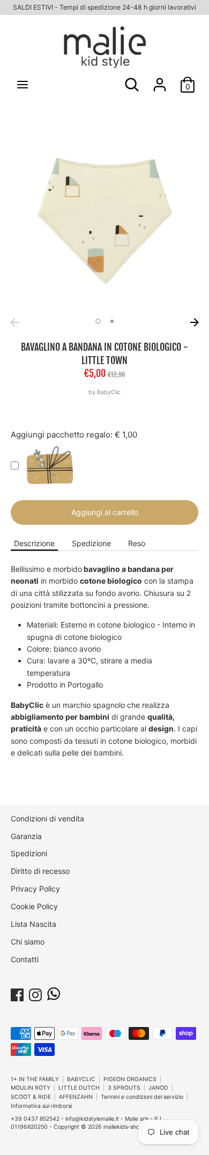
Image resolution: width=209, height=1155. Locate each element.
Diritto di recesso (40, 870)
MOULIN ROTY (30, 1087)
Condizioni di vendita (47, 818)
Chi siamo (27, 941)
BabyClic (109, 392)
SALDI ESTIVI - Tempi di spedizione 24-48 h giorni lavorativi (104, 7)
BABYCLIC (81, 1079)
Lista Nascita (33, 923)
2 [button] (112, 321)
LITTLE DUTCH (79, 1087)
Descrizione (34, 543)
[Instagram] (35, 993)
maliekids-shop (123, 1126)
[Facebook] (17, 993)
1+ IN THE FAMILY (35, 1079)
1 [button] (98, 321)
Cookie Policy (34, 906)
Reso (136, 543)
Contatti (25, 959)
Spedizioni (29, 853)
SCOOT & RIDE (31, 1096)
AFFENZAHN (76, 1096)
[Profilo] (159, 79)
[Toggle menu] (22, 84)
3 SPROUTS (124, 1087)
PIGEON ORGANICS (129, 1079)
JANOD (158, 1087)
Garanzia (26, 836)
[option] (104, 219)
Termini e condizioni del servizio (142, 1096)
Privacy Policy (35, 888)
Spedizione (91, 543)
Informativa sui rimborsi (41, 1106)
